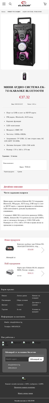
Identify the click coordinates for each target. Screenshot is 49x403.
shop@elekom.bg (16, 322)
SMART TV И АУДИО (14, 11)
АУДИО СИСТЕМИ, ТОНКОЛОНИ (32, 11)
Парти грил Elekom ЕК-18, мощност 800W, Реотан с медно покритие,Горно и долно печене (30, 269)
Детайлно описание (13, 187)
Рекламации (6, 300)
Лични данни (22, 296)
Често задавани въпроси (16, 193)
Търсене (5, 309)
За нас (19, 309)
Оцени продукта (9, 171)
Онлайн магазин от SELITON (24, 401)
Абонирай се (10, 257)
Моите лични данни (25, 393)
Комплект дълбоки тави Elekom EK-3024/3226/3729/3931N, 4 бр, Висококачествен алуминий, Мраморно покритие (30, 245)
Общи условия (22, 300)
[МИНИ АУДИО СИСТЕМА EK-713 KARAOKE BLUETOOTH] (24, 68)
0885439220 (16, 326)
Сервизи (20, 305)
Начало (3, 11)
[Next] (41, 250)
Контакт (5, 305)
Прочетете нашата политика (24, 387)
